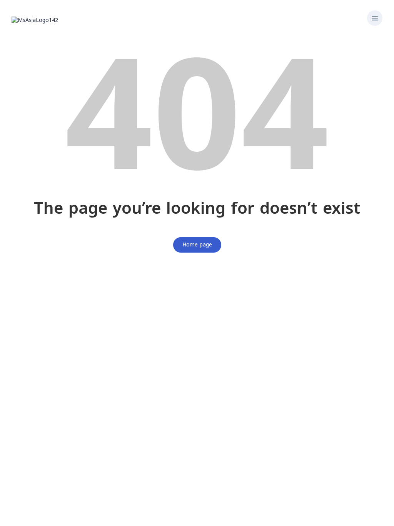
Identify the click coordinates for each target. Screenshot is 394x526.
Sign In (64, 514)
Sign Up (45, 514)
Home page (197, 245)
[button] (374, 18)
